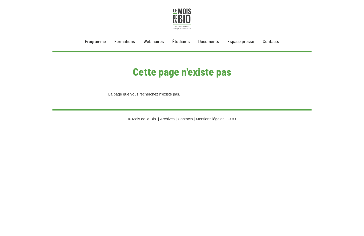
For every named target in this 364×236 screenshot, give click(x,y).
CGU (232, 119)
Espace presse (241, 41)
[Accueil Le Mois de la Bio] (182, 19)
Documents (208, 41)
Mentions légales (210, 119)
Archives (167, 119)
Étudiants (181, 41)
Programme (95, 41)
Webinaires (153, 41)
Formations (124, 41)
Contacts (271, 41)
